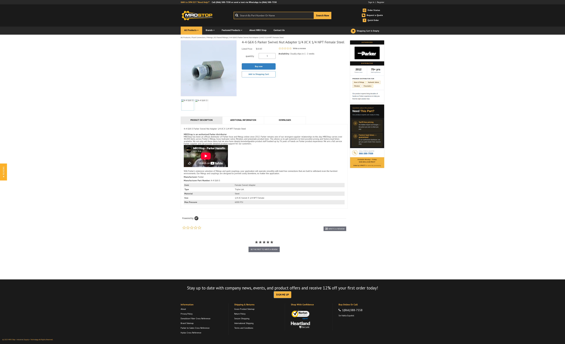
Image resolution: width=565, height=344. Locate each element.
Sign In (371, 2)
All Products (185, 37)
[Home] (198, 15)
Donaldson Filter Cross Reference (195, 318)
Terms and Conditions (243, 328)
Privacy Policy (187, 313)
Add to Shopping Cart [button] (259, 74)
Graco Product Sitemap (244, 309)
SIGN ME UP (282, 294)
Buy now (258, 66)
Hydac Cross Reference (191, 332)
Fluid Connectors (198, 37)
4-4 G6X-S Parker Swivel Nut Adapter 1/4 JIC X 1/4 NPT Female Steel (257, 37)
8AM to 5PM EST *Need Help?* (195, 2)
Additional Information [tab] (243, 120)
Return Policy (240, 313)
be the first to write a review (264, 249)
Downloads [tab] (285, 120)
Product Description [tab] (201, 120)
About (183, 309)
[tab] (264, 166)
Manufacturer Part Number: (197, 180)
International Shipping (244, 323)
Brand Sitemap (187, 323)
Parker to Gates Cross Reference (195, 328)
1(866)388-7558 (352, 310)
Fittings (210, 37)
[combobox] (282, 15)
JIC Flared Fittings (221, 37)
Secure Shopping (241, 318)
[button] (335, 228)
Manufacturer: (190, 177)
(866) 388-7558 (223, 2)
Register (380, 2)
